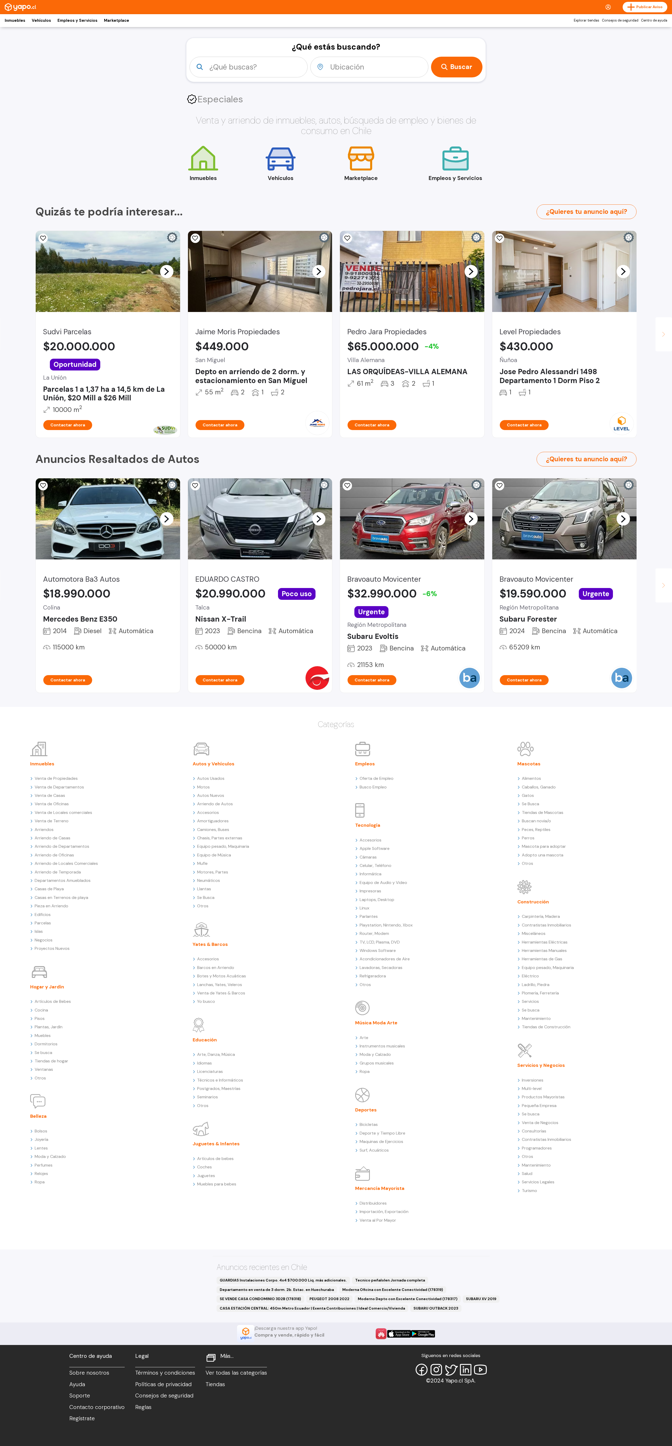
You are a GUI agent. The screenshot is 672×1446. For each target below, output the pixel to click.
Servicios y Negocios (541, 1065)
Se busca (43, 1052)
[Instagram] (436, 1369)
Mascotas (528, 764)
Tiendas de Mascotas (542, 812)
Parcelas (43, 923)
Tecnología (367, 825)
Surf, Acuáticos (374, 1150)
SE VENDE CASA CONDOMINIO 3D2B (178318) (260, 1298)
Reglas (143, 1407)
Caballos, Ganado (539, 787)
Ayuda (77, 1384)
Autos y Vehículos (213, 764)
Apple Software (375, 848)
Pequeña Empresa (539, 1105)
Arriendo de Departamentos (62, 846)
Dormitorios (46, 1044)
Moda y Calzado (50, 1156)
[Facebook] (421, 1369)
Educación (205, 1040)
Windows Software (378, 950)
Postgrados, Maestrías (218, 1088)
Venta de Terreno (52, 821)
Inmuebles (15, 20)
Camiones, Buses (213, 829)
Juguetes (206, 1175)
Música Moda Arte (376, 1023)
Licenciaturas (210, 1071)
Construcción (533, 902)
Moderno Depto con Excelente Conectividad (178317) (408, 1298)
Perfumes (43, 1165)
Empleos (365, 764)
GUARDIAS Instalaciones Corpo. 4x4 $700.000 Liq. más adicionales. (283, 1280)
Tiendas (215, 1384)
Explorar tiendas (586, 20)
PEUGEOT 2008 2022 (329, 1298)
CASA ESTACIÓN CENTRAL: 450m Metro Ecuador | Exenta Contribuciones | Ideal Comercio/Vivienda (312, 1308)
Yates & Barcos (210, 944)
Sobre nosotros (89, 1372)
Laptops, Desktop (377, 899)
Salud (527, 1173)
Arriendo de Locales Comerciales (66, 863)
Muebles (43, 1035)
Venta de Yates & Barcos (221, 993)
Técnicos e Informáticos (220, 1080)
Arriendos (44, 829)
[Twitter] (451, 1369)
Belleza (38, 1116)
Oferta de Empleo (376, 778)
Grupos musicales (377, 1063)
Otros (40, 1078)
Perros (528, 838)
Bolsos (41, 1131)
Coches (204, 1167)
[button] (166, 271)
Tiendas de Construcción (546, 1027)
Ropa (40, 1182)
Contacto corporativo (97, 1407)
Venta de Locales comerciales (63, 812)
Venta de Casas (50, 795)
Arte (364, 1037)
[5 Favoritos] (195, 238)
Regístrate (82, 1418)
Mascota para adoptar (544, 846)
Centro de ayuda (654, 20)
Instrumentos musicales (382, 1046)
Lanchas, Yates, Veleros (219, 984)
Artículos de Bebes (53, 1001)
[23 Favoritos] (499, 238)
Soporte (79, 1395)
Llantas (204, 889)
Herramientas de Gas (542, 959)
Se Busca (205, 897)
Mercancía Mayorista (380, 1188)
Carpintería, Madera (541, 916)
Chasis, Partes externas (219, 838)
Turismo (529, 1190)
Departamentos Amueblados (63, 880)
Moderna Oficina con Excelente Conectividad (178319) (392, 1289)
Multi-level (532, 1088)
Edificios (43, 914)
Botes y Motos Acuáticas (221, 976)
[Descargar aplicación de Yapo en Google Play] (423, 1334)
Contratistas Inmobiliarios (546, 925)
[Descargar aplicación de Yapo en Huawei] (381, 1334)
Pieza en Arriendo (51, 906)
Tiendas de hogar (51, 1061)
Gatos (528, 795)
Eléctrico (530, 976)
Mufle (202, 863)
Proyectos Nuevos (52, 948)
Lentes (41, 1148)
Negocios (43, 940)
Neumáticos (208, 880)
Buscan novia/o (536, 821)
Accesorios (208, 812)
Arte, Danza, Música (216, 1054)
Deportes (366, 1110)
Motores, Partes (212, 872)
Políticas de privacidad (163, 1384)
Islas (39, 931)
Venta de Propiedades (56, 778)
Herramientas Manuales (544, 950)
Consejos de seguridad (620, 20)
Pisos (40, 1018)
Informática (370, 874)
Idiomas (204, 1063)
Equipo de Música (214, 855)
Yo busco (206, 1001)
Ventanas (44, 1069)
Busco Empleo (373, 787)
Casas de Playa (49, 889)
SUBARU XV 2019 (481, 1298)
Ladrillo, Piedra (535, 984)
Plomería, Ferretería (540, 993)
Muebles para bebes (216, 1184)
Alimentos (531, 778)
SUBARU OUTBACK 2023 (435, 1308)
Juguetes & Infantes (216, 1144)
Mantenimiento (536, 1018)
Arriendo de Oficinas (54, 855)
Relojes (41, 1173)
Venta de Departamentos (59, 787)
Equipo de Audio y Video (383, 882)
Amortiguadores (213, 821)
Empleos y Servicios (77, 20)
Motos (203, 787)
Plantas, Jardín (48, 1027)
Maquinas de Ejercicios (381, 1141)
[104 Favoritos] (43, 238)
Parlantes (369, 916)
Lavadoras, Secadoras (381, 967)
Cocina (41, 1010)
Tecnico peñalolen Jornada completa (390, 1280)
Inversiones (532, 1080)
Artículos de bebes (215, 1158)
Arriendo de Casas (52, 838)
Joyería (41, 1139)
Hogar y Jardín (47, 987)
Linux (364, 908)
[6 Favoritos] (347, 238)
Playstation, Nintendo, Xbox (386, 925)
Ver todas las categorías (236, 1372)
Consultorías (534, 1131)
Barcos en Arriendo (215, 967)
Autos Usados (210, 778)
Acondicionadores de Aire (385, 959)
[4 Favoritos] (43, 485)
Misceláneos (533, 933)
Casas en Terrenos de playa (61, 897)
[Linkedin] (465, 1369)
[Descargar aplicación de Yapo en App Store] (399, 1334)
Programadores (537, 1148)
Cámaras (368, 857)
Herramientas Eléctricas (545, 942)
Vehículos (41, 20)
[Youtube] (480, 1369)
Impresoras (370, 891)
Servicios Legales (538, 1182)
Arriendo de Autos (215, 804)
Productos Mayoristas (543, 1097)
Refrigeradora (373, 976)
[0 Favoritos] (195, 485)
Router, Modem (374, 933)
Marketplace (116, 20)
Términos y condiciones (165, 1372)
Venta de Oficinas (52, 804)
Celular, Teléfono (375, 865)
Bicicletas (369, 1124)
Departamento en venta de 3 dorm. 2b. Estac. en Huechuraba (277, 1289)
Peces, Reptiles (536, 829)
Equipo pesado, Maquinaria (223, 846)
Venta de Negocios (540, 1122)
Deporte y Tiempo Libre (382, 1133)
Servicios (530, 1001)
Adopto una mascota (542, 855)
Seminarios (207, 1097)
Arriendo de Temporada (58, 872)
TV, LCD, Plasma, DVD (380, 942)
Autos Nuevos (210, 795)
